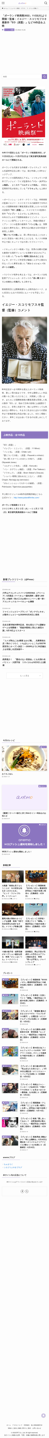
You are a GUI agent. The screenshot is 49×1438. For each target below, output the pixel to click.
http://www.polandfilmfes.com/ (26, 497)
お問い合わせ (36, 1428)
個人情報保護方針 (36, 1425)
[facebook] (22, 1191)
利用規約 (27, 1425)
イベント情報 (9, 30)
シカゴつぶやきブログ (13, 1167)
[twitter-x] (26, 1191)
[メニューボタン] (3, 3)
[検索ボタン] (46, 3)
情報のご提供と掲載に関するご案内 (19, 1428)
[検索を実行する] (44, 76)
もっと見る (24, 675)
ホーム (9, 1425)
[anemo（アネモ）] (24, 3)
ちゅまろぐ (8, 1164)
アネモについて (17, 1425)
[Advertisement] (24, 52)
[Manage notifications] (43, 1415)
